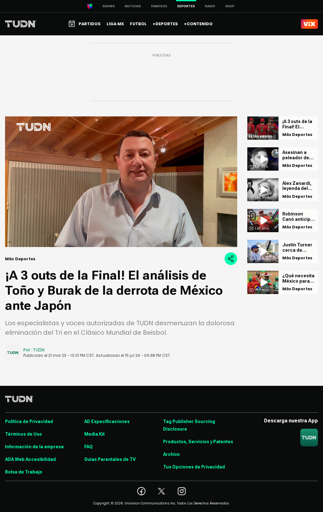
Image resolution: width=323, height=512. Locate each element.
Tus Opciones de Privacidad (194, 466)
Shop (229, 6)
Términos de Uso (23, 434)
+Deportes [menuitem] (165, 23)
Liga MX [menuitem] (115, 23)
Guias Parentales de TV (110, 459)
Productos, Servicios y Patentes (198, 441)
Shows (109, 6)
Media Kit (94, 434)
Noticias (133, 6)
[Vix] (309, 24)
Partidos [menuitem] (90, 23)
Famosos (159, 6)
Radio (210, 6)
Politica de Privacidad (29, 421)
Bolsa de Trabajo (23, 471)
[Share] (231, 258)
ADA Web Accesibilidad (30, 459)
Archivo (171, 454)
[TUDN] (20, 24)
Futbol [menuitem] (138, 23)
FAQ (88, 446)
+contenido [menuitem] (198, 23)
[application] (121, 181)
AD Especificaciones (107, 421)
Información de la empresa (34, 446)
